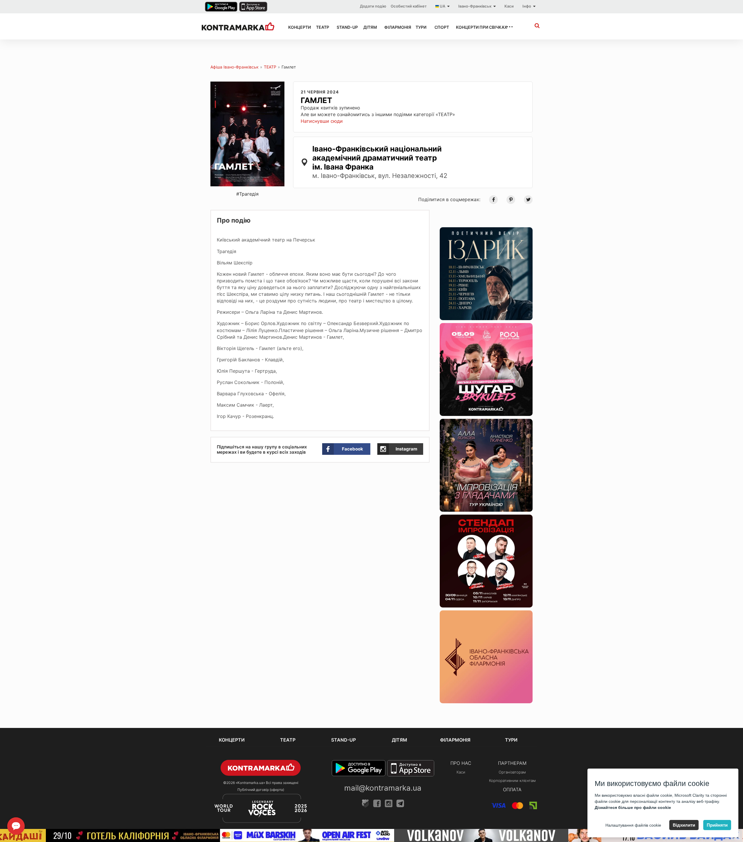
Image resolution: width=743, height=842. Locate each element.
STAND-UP (345, 27)
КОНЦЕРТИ (297, 27)
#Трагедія (247, 194)
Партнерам (512, 763)
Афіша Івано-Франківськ (234, 66)
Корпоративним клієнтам (512, 780)
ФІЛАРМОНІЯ (394, 27)
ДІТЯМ (368, 27)
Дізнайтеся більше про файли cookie (633, 807)
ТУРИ (420, 27)
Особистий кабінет (409, 6)
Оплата (512, 789)
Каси (509, 6)
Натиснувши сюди (322, 121)
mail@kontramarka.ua (382, 787)
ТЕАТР (321, 27)
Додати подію (373, 6)
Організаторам (512, 772)
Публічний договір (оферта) (260, 789)
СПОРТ (440, 27)
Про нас (460, 763)
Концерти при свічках (475, 27)
